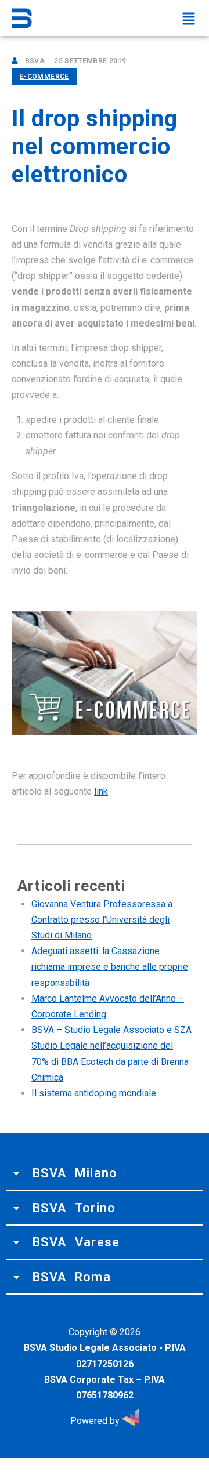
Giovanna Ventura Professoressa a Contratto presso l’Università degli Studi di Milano (101, 919)
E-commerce (44, 77)
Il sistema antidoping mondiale (93, 1093)
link (101, 791)
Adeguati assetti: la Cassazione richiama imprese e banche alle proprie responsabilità (109, 966)
